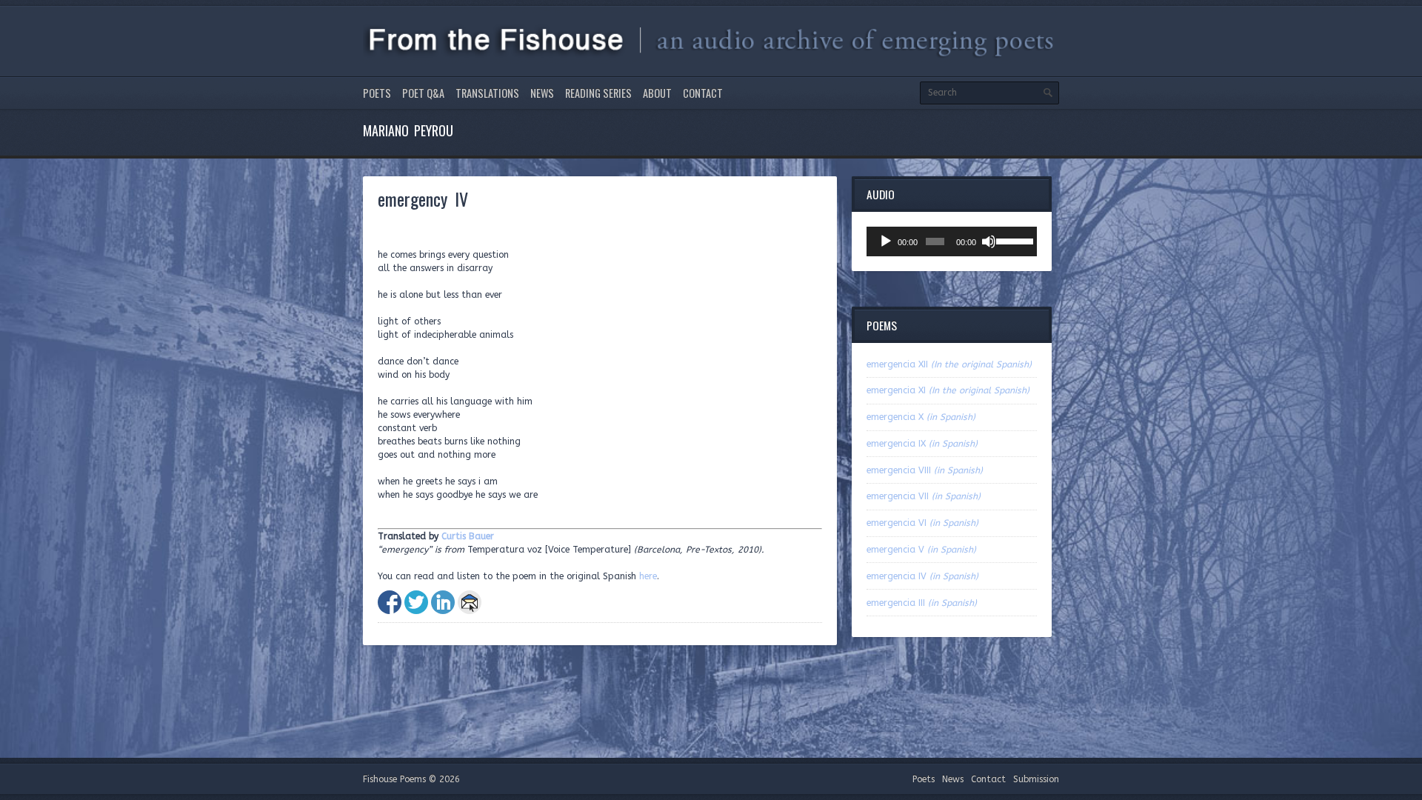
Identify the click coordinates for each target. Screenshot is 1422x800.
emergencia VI (922, 523)
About (657, 93)
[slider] (1012, 240)
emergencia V (921, 549)
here (648, 576)
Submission (1036, 779)
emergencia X (921, 417)
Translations (487, 93)
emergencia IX (922, 444)
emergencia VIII (925, 470)
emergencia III (922, 603)
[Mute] (988, 241)
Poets (377, 93)
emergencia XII (949, 364)
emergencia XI (948, 390)
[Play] (885, 241)
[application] (952, 241)
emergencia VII (924, 496)
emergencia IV (922, 576)
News (542, 93)
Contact (703, 93)
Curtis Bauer (467, 536)
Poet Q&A (423, 93)
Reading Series (598, 93)
